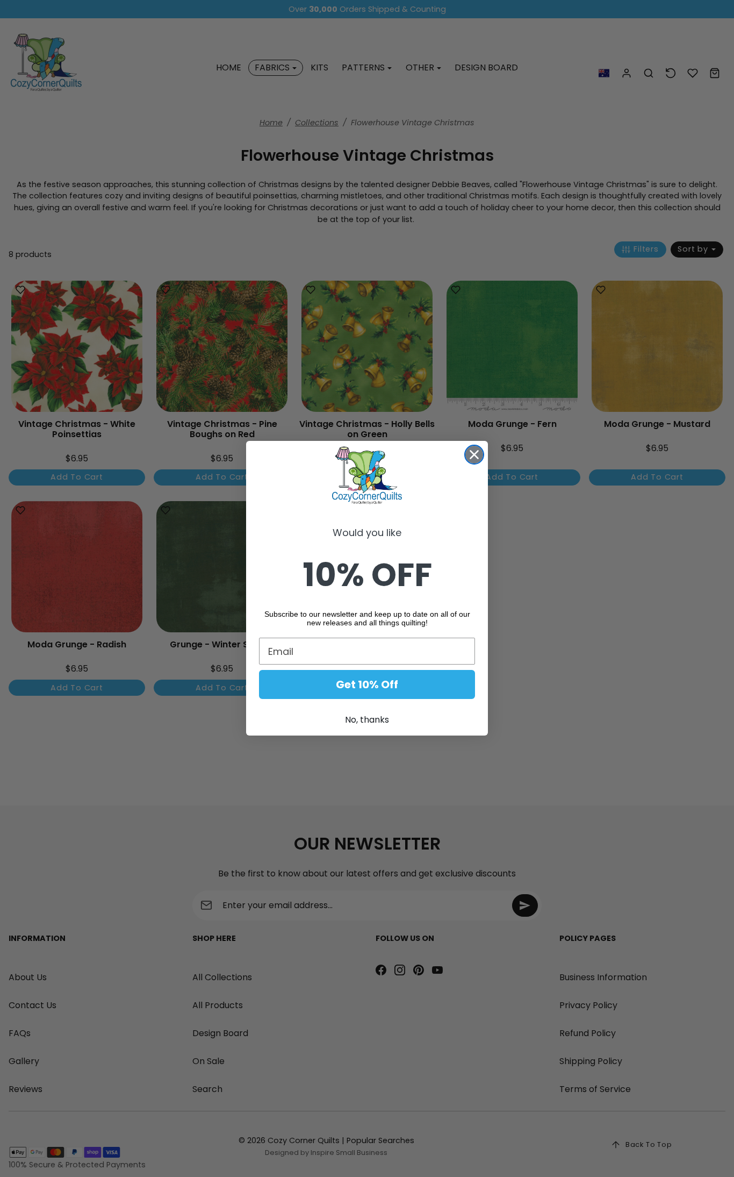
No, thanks (367, 720)
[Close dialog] (474, 454)
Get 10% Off (367, 685)
